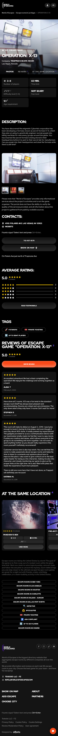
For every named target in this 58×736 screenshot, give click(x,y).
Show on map (10, 691)
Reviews (23, 72)
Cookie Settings (35, 722)
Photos (10, 72)
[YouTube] (54, 646)
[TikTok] (49, 646)
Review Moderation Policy (13, 726)
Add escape (9, 696)
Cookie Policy (21, 722)
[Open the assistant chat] (53, 731)
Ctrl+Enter (36, 232)
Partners (37, 696)
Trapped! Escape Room (22, 61)
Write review (29, 364)
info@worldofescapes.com (19, 680)
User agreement (32, 726)
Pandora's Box (10, 535)
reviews (12, 279)
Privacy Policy (8, 722)
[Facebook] (38, 646)
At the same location (44, 72)
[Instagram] (44, 646)
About (36, 691)
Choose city (9, 701)
